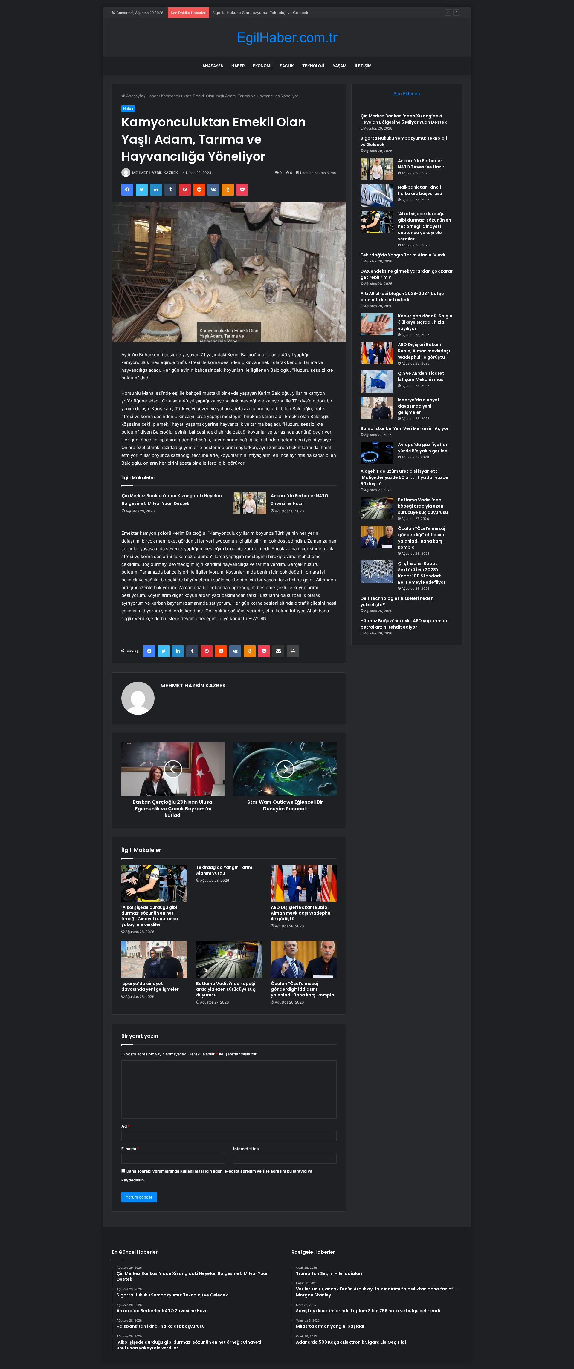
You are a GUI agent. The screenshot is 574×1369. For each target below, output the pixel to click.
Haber (238, 65)
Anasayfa (212, 65)
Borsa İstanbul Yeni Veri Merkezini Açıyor (405, 428)
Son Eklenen (406, 93)
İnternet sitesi (246, 1148)
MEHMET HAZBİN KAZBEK (155, 172)
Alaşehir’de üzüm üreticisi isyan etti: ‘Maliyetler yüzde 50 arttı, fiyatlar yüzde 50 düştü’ (404, 477)
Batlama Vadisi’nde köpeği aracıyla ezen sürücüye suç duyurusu (225, 989)
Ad (125, 1126)
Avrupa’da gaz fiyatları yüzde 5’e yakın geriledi (423, 448)
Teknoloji (313, 65)
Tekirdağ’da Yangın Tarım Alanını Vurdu (224, 870)
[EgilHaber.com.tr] (287, 37)
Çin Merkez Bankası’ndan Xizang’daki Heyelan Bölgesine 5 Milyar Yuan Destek (404, 119)
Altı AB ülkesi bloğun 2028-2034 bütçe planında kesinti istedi (402, 297)
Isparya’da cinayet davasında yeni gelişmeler (150, 986)
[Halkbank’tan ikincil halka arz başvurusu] (377, 195)
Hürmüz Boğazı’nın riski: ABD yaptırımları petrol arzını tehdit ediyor (405, 624)
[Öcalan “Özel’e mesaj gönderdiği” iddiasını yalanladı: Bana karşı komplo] (304, 959)
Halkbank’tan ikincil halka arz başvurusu (420, 190)
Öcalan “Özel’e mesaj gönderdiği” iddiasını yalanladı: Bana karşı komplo (302, 989)
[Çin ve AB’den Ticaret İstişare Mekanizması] (377, 381)
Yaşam (339, 65)
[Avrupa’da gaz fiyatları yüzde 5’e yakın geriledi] (377, 453)
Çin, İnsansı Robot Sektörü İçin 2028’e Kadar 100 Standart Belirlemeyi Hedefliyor (421, 572)
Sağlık (287, 65)
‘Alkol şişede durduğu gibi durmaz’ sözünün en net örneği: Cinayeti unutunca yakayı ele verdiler (149, 915)
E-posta (130, 1148)
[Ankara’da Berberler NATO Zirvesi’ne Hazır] (249, 503)
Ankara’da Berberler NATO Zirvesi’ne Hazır (251, 12)
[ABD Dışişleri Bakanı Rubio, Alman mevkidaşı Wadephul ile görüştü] (304, 883)
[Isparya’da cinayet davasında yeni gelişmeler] (154, 959)
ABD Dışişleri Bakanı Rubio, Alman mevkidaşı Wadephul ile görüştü (301, 913)
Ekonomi (262, 65)
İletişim (363, 65)
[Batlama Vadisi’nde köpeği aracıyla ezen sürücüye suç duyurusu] (229, 959)
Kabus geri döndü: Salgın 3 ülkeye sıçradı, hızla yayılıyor (425, 322)
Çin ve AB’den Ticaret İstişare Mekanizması (421, 376)
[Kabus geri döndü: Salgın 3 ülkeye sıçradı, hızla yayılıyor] (377, 324)
